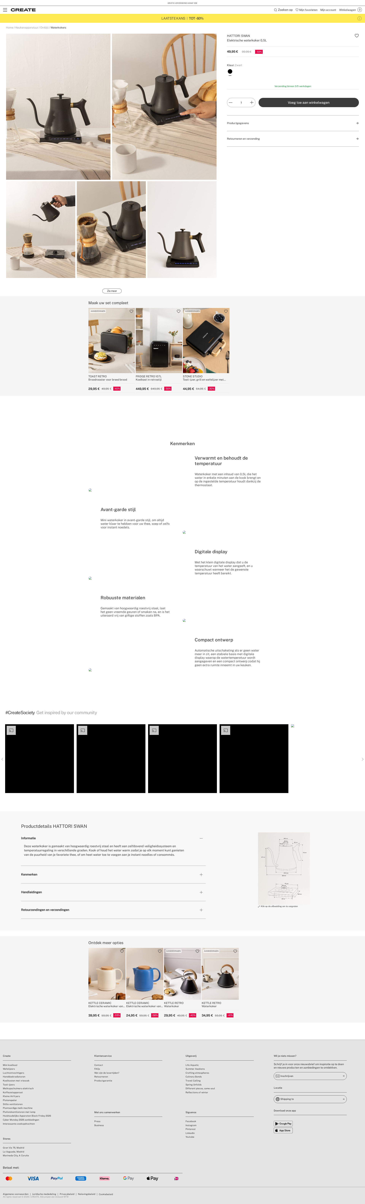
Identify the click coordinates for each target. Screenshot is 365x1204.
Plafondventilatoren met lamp (19, 1112)
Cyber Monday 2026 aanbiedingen (21, 1120)
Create (6, 1055)
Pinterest (191, 1129)
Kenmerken (29, 874)
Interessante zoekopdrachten (19, 1123)
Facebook (191, 1121)
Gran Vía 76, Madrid (13, 1147)
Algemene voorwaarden (16, 1194)
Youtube (190, 1137)
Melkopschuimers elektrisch (18, 1088)
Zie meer (112, 290)
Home (9, 27)
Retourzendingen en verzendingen (45, 910)
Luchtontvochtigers (13, 1073)
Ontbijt (44, 27)
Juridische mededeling (44, 1194)
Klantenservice (103, 1055)
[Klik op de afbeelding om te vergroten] (284, 868)
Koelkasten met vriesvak (16, 1080)
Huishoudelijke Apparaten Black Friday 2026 (27, 1116)
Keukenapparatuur (26, 27)
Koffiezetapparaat (13, 1092)
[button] (39, 758)
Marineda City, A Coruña (16, 1155)
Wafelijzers (9, 1069)
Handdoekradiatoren (14, 1076)
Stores (6, 1138)
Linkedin (190, 1133)
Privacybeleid (67, 1194)
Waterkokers (58, 27)
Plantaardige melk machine (18, 1108)
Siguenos (191, 1112)
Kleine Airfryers (11, 1096)
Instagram (191, 1125)
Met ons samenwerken (107, 1112)
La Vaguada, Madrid (13, 1151)
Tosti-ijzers (9, 1084)
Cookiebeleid (106, 1194)
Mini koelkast (10, 1065)
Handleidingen (31, 892)
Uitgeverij (191, 1055)
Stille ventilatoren (13, 1104)
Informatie (28, 838)
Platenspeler (10, 1100)
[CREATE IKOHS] (23, 9)
